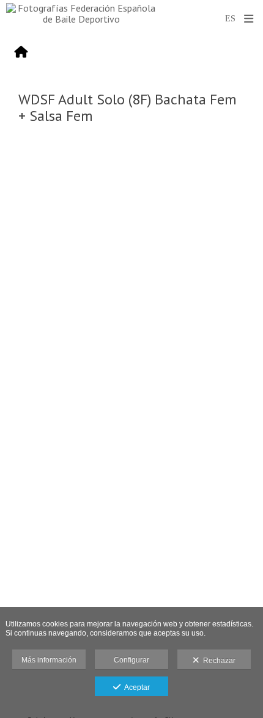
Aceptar (135, 687)
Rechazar (217, 660)
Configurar (131, 660)
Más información (48, 660)
